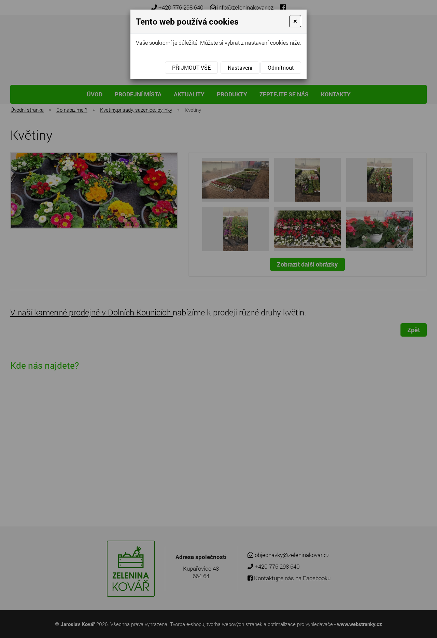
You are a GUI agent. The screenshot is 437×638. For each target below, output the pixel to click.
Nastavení (240, 67)
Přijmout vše (191, 67)
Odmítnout (281, 67)
